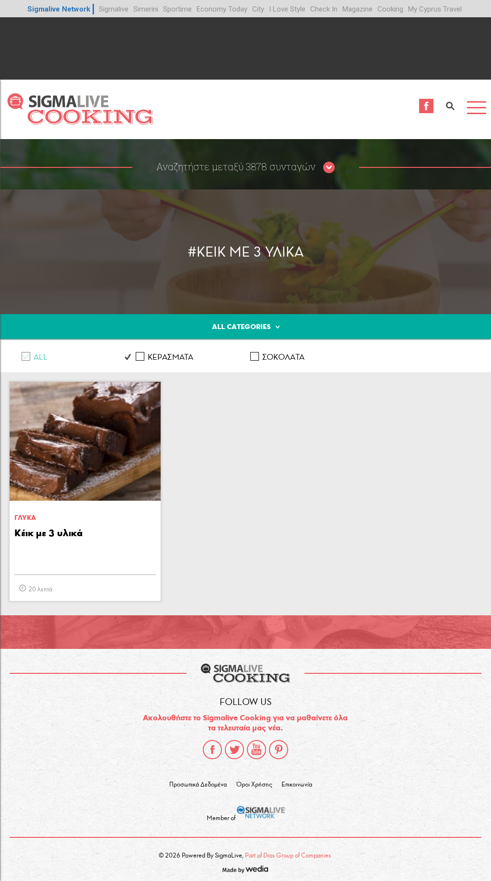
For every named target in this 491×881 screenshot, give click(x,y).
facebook (212, 749)
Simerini (145, 9)
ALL (40, 357)
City (258, 9)
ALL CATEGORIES (241, 326)
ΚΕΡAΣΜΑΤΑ (170, 357)
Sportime (177, 9)
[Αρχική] (80, 122)
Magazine (357, 9)
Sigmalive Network (58, 9)
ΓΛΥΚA (25, 518)
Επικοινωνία (296, 784)
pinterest (278, 749)
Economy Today (222, 9)
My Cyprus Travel (435, 9)
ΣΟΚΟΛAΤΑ (283, 357)
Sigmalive (114, 9)
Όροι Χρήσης (254, 784)
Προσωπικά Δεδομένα (198, 784)
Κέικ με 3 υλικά (48, 533)
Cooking (390, 9)
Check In (324, 9)
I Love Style (287, 9)
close (329, 168)
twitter (234, 749)
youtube (256, 749)
